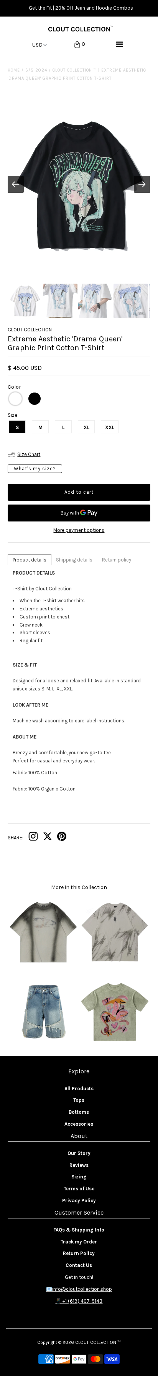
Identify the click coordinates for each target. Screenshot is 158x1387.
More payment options (78, 530)
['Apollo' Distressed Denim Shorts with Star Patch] (43, 1044)
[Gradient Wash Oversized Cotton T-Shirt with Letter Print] (43, 965)
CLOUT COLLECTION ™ (97, 1342)
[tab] (29, 559)
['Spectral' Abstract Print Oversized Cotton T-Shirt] (115, 965)
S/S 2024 (36, 70)
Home (14, 70)
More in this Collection (79, 887)
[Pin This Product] (61, 838)
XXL (109, 427)
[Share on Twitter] (47, 838)
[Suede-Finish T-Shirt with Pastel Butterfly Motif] (115, 1044)
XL (86, 427)
